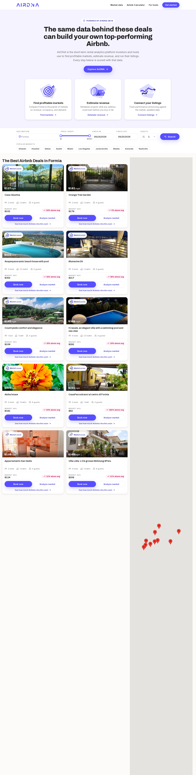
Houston (35, 149)
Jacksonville (102, 149)
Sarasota (129, 149)
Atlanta (116, 149)
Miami (70, 149)
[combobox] (21, 136)
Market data (116, 5)
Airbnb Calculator (136, 5)
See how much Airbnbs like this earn (33, 224)
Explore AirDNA (98, 69)
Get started (171, 5)
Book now (18, 218)
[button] (159, 526)
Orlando (22, 149)
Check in (96, 131)
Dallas (48, 149)
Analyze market (47, 218)
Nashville (143, 149)
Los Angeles (84, 149)
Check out (121, 131)
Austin (59, 149)
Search (169, 136)
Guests (144, 131)
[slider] (61, 135)
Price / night (67, 131)
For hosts (153, 5)
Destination (23, 131)
